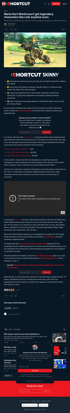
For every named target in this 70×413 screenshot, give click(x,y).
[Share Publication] (49, 3)
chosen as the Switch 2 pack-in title (33, 244)
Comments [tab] (8, 308)
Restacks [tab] (15, 308)
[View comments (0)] (11, 29)
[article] (35, 338)
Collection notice (46, 401)
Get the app (43, 405)
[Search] (45, 3)
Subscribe (56, 4)
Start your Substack (30, 405)
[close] (51, 345)
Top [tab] (6, 329)
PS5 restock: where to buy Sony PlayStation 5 (22, 334)
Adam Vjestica (15, 353)
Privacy (34, 401)
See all (7, 375)
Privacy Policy (47, 376)
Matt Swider (14, 340)
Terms (38, 401)
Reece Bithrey (12, 23)
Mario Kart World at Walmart (18, 149)
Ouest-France (29, 137)
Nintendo (17, 220)
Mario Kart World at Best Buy (18, 152)
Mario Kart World (25, 111)
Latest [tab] (10, 329)
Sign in (64, 4)
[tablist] (11, 308)
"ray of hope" (49, 237)
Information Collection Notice (34, 376)
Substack (26, 409)
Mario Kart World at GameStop (18, 156)
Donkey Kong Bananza (49, 258)
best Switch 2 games (44, 256)
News (6, 11)
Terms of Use (43, 374)
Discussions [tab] (17, 329)
